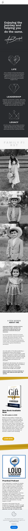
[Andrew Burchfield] (3, 2)
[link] (14, 170)
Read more (14, 524)
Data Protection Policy (14, 521)
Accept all (14, 527)
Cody (15, 490)
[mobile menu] (26, 2)
